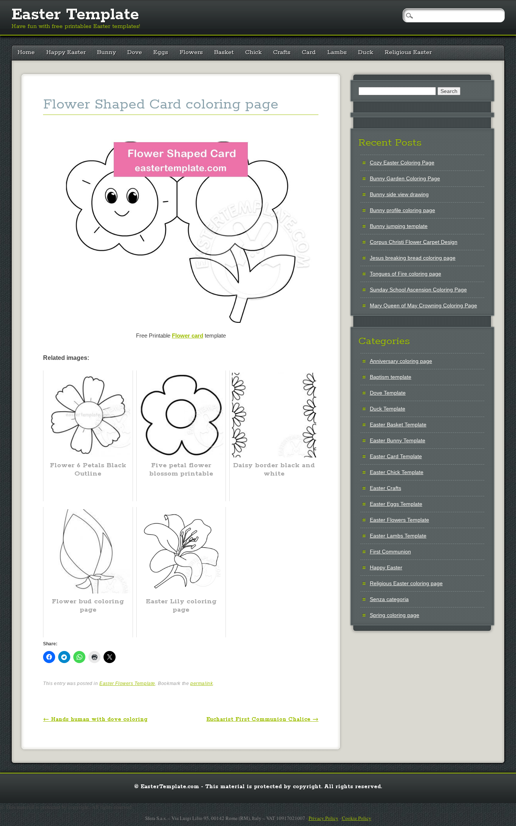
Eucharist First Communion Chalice (262, 719)
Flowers (191, 52)
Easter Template (75, 15)
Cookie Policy (356, 818)
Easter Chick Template (396, 472)
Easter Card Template (396, 456)
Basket (224, 52)
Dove (134, 52)
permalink (201, 683)
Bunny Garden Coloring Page (405, 178)
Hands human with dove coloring (95, 719)
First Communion (390, 552)
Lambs (337, 52)
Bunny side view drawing (399, 194)
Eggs (160, 52)
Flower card (187, 335)
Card (309, 52)
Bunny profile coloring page (402, 210)
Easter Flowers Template (127, 683)
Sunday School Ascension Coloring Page (418, 290)
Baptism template (390, 377)
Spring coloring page (394, 615)
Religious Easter (408, 52)
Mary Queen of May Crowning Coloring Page (423, 305)
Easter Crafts (385, 488)
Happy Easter (66, 52)
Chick (253, 52)
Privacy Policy (323, 818)
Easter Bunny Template (397, 440)
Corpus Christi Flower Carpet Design (413, 242)
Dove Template (388, 393)
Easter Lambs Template (398, 536)
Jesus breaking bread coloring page (413, 258)
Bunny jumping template (399, 226)
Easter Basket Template (398, 425)
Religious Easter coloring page (406, 583)
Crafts (281, 52)
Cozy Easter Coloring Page (402, 163)
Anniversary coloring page (401, 361)
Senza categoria (389, 599)
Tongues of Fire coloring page (405, 274)
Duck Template (387, 409)
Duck (365, 52)
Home (26, 52)
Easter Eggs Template (396, 504)
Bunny (106, 52)
